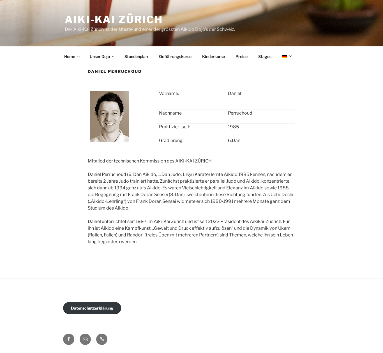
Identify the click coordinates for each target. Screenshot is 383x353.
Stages (264, 56)
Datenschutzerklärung (92, 308)
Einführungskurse (175, 56)
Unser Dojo (100, 56)
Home (69, 56)
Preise (242, 56)
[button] (101, 339)
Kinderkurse (213, 56)
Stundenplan (136, 56)
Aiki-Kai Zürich (114, 19)
